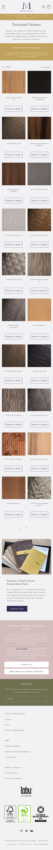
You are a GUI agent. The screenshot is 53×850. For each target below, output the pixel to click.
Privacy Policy (11, 772)
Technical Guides (12, 746)
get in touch (21, 648)
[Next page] (33, 527)
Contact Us (26, 664)
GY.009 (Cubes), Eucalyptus (13, 326)
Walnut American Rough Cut (39, 280)
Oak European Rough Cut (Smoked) (39, 99)
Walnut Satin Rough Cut (39, 459)
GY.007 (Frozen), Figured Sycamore (39, 504)
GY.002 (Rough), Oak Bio (39, 235)
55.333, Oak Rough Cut (39, 190)
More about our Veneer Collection (26, 671)
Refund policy (43, 841)
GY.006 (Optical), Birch (13, 280)
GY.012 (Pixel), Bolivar (13, 415)
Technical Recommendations (17, 751)
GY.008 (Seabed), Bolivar (14, 371)
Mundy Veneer (16, 841)
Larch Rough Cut (39, 325)
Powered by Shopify (29, 841)
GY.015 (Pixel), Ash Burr (13, 459)
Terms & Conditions (13, 778)
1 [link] (19, 527)
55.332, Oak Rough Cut (13, 235)
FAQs (7, 740)
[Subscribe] (45, 699)
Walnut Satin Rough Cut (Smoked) (39, 144)
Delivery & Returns (13, 767)
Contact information (41, 844)
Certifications (11, 757)
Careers (8, 719)
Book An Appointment (14, 730)
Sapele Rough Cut (13, 503)
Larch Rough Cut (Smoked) (14, 190)
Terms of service (25, 844)
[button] (3, 6)
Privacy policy (12, 844)
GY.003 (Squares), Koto (39, 415)
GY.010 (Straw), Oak (14, 144)
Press (7, 724)
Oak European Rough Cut (14, 99)
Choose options (39, 290)
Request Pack (17, 608)
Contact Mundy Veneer (15, 713)
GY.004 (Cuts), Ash (39, 371)
